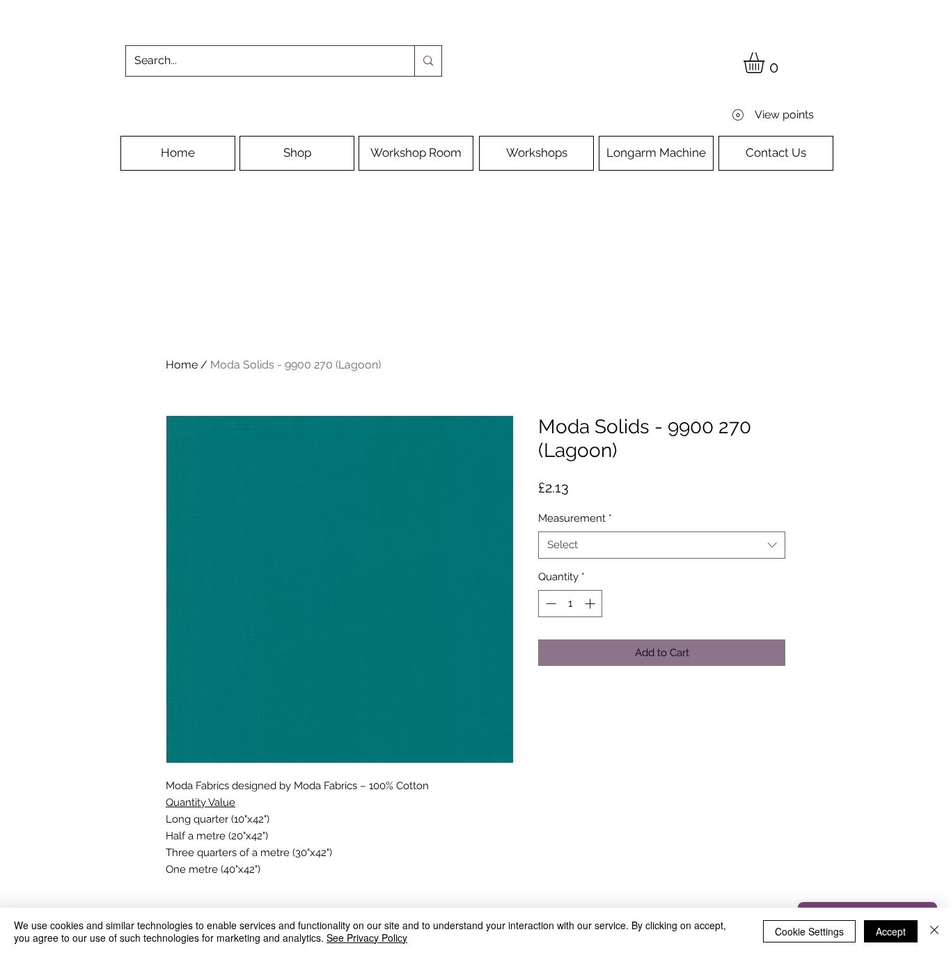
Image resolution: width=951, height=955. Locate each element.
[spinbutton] (570, 603)
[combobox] (661, 545)
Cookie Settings (809, 931)
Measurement (575, 518)
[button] (766, 62)
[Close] (934, 931)
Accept (891, 931)
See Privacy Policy (367, 938)
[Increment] (591, 603)
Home (182, 364)
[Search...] (427, 61)
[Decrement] (549, 603)
